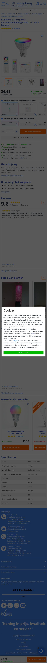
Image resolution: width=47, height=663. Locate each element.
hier (32, 334)
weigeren (16, 341)
